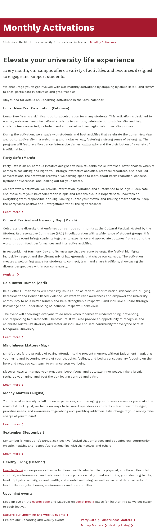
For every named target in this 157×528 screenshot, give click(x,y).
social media (85, 501)
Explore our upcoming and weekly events (34, 514)
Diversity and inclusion (71, 42)
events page (41, 501)
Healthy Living (119, 525)
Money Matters (92, 525)
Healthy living (13, 470)
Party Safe (88, 520)
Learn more (11, 212)
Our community (42, 42)
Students (9, 42)
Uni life (24, 42)
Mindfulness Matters (116, 520)
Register (9, 274)
